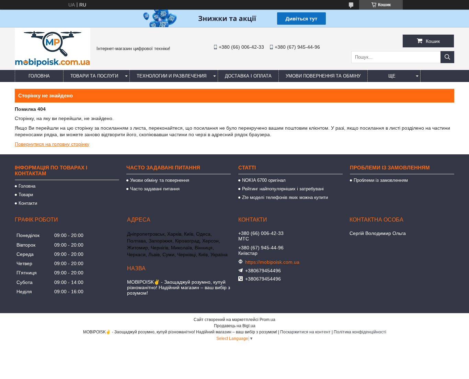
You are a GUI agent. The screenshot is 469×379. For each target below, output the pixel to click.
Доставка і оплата (248, 76)
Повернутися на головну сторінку (52, 144)
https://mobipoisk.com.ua (272, 262)
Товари (26, 194)
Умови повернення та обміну (323, 76)
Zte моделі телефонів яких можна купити (285, 197)
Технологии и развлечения (171, 76)
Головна (39, 76)
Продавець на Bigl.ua (234, 325)
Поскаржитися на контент (305, 332)
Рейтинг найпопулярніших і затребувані (283, 188)
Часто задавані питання (155, 188)
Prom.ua (267, 319)
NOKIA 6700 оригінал (264, 180)
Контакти (28, 203)
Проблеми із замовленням (381, 180)
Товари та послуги (94, 76)
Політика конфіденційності (360, 332)
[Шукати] (447, 57)
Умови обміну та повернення (159, 180)
